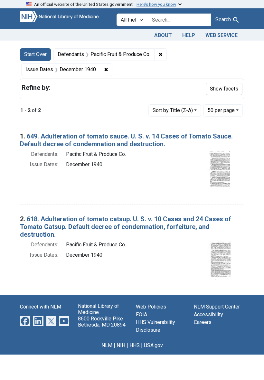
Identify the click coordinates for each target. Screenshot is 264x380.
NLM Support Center (217, 307)
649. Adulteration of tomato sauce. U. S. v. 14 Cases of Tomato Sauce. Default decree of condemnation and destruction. (126, 140)
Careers (203, 322)
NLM (106, 345)
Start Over (35, 54)
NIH (121, 345)
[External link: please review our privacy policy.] (25, 321)
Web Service (221, 35)
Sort (173, 110)
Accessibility (208, 314)
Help (188, 35)
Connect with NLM (40, 307)
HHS (134, 345)
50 (221, 110)
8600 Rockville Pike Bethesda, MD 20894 (102, 322)
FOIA (141, 314)
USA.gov (153, 345)
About (163, 35)
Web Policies (151, 307)
